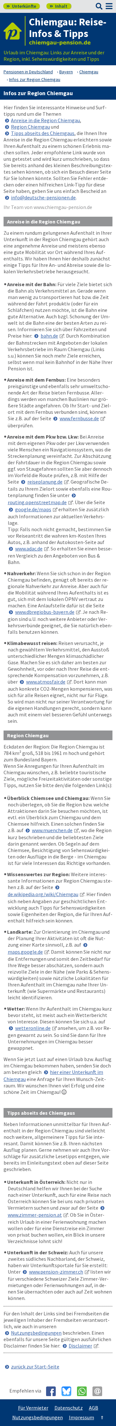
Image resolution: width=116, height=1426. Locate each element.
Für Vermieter (33, 1407)
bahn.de (49, 335)
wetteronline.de (33, 1028)
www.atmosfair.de (45, 681)
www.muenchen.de (52, 830)
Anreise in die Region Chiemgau (45, 120)
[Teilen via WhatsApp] (84, 1391)
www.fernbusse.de (79, 418)
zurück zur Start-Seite (35, 1366)
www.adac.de (29, 548)
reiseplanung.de (45, 481)
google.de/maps (33, 509)
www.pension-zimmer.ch (56, 1271)
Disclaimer (80, 1345)
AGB (93, 1407)
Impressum (81, 1417)
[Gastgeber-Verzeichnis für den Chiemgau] (14, 31)
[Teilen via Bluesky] (69, 1391)
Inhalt (58, 6)
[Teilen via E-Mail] (99, 1391)
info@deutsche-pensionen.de (43, 197)
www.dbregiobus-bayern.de (44, 612)
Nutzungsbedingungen (36, 1333)
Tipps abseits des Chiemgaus (42, 133)
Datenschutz (68, 1407)
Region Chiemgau (30, 126)
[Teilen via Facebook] (53, 1391)
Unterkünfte (21, 6)
